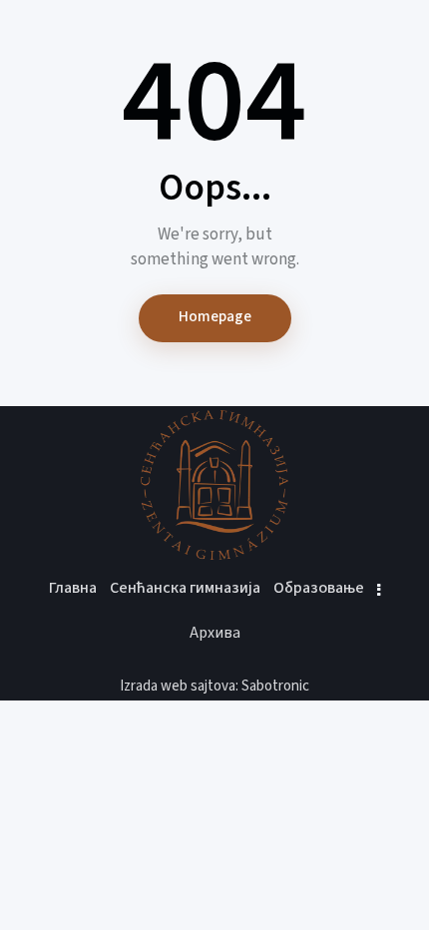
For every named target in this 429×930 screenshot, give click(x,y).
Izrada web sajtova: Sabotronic (214, 686)
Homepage (215, 316)
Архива (215, 633)
